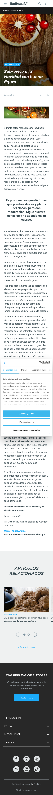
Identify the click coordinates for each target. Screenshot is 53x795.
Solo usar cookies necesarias (26, 430)
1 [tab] (24, 635)
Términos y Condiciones (26, 790)
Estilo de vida (17, 10)
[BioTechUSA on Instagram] (26, 759)
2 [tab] (29, 635)
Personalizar (25, 422)
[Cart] (46, 3)
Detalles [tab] (25, 370)
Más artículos (26, 648)
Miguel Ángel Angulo (15, 531)
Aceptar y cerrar (26, 414)
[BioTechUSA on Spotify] (16, 769)
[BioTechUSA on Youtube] (37, 759)
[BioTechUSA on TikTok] (37, 769)
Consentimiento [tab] (10, 370)
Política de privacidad (22, 784)
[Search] (39, 3)
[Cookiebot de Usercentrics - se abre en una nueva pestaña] (39, 362)
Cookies (37, 784)
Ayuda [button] (8, 726)
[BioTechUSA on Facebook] (16, 759)
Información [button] (12, 734)
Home (5, 10)
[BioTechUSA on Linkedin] (26, 769)
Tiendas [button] (9, 742)
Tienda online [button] (13, 717)
